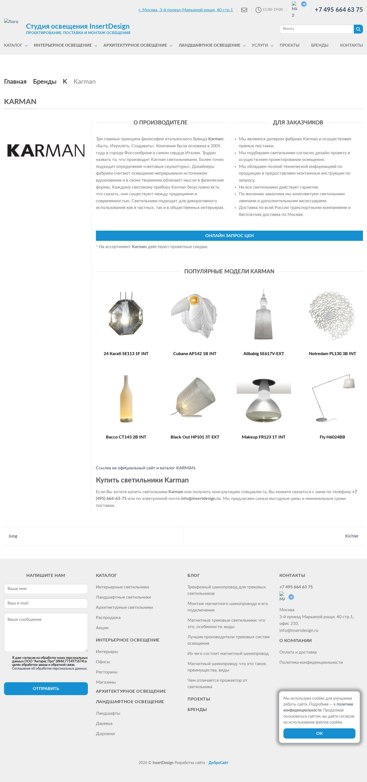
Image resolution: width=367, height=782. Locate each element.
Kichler (352, 536)
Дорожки (105, 734)
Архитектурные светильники (124, 607)
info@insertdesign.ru (298, 630)
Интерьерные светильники (122, 587)
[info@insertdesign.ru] (244, 10)
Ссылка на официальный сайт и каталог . (146, 468)
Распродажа (108, 617)
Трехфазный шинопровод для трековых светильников (227, 590)
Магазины (106, 682)
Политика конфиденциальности (311, 662)
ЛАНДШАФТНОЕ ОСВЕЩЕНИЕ (130, 702)
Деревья (104, 723)
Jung (12, 536)
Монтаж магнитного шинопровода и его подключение (228, 607)
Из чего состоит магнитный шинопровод (228, 653)
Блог (194, 575)
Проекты (199, 699)
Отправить (46, 689)
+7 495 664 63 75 (339, 10)
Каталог (106, 575)
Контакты (292, 575)
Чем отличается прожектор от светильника (217, 683)
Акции (102, 628)
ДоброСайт (218, 763)
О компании (295, 641)
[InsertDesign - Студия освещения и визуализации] (13, 29)
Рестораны (107, 672)
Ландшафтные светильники (123, 597)
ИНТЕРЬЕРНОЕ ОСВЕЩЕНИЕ (128, 640)
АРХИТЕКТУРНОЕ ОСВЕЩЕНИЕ (131, 691)
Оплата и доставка (298, 652)
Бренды (197, 709)
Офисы (103, 662)
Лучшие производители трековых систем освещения (228, 640)
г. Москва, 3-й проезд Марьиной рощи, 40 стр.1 (186, 10)
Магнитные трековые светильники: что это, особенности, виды (226, 623)
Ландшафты (108, 713)
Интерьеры (107, 652)
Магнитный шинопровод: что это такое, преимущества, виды (227, 667)
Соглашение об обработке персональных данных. (49, 668)
